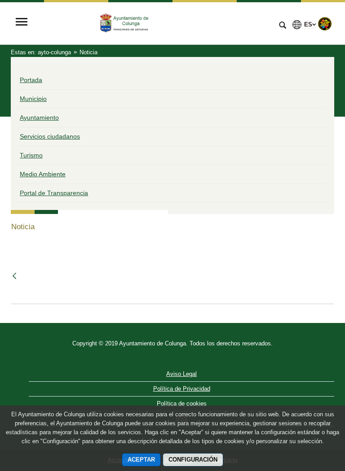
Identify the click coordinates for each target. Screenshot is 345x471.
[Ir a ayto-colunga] (152, 23)
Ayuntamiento (39, 117)
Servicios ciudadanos (50, 136)
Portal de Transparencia (54, 192)
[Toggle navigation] (21, 22)
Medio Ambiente (43, 174)
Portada (31, 79)
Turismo (31, 155)
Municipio (33, 98)
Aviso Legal (181, 374)
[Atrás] (15, 276)
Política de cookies (182, 403)
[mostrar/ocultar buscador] (283, 26)
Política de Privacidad (181, 388)
